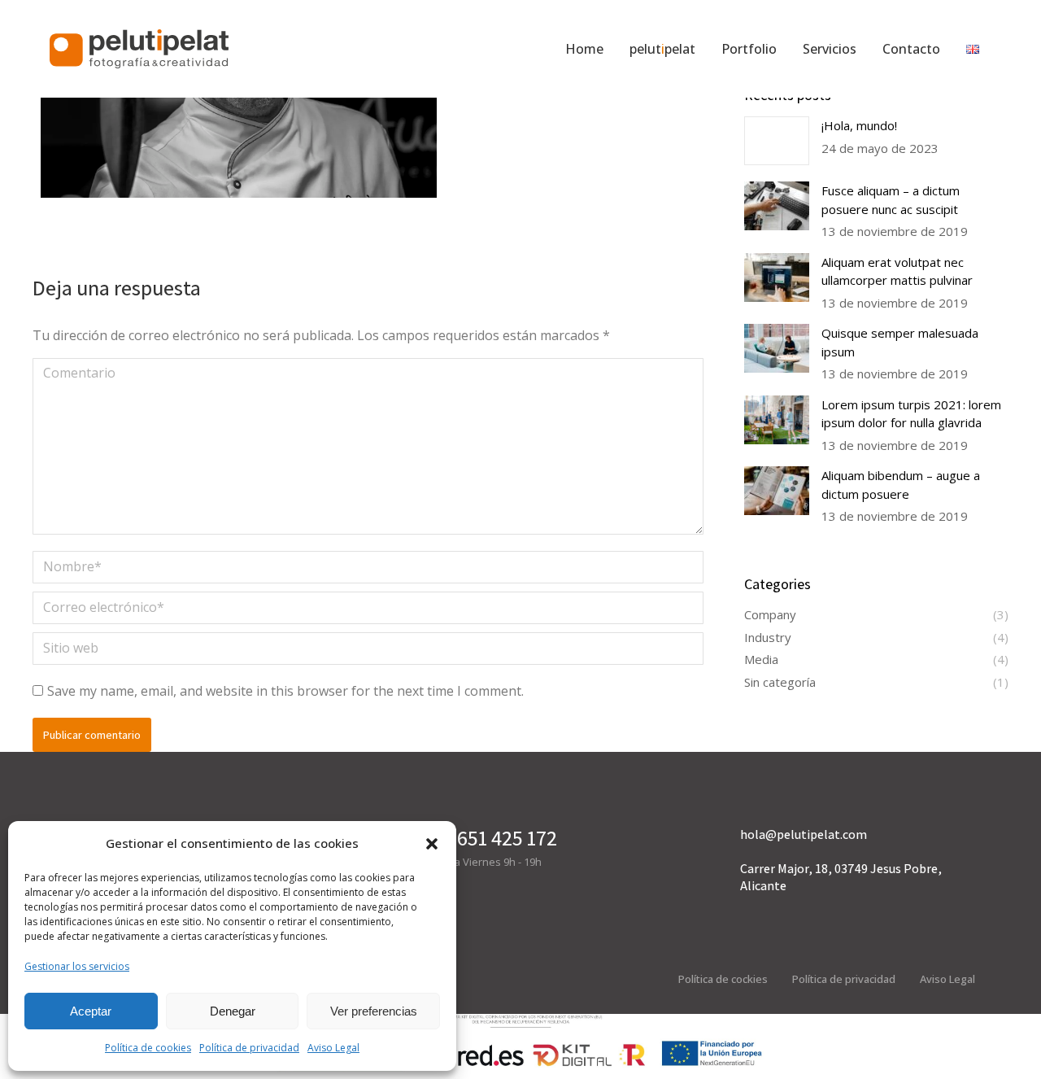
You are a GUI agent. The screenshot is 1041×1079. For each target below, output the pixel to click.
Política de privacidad (249, 1048)
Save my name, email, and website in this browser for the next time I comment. (285, 691)
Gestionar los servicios (76, 966)
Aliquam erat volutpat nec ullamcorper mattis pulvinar (897, 271)
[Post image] (776, 140)
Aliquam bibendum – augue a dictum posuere (900, 484)
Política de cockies (723, 979)
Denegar (232, 1011)
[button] (432, 844)
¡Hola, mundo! (859, 125)
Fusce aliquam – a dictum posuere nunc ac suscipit (890, 199)
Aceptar (90, 1011)
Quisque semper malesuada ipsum (899, 342)
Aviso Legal (333, 1048)
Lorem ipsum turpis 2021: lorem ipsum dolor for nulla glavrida (911, 413)
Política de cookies (148, 1048)
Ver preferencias (373, 1011)
